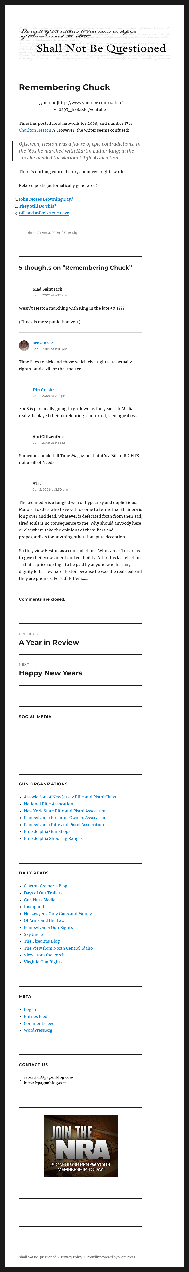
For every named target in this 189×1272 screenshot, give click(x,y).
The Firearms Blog (42, 941)
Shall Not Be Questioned (37, 1257)
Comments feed (39, 1023)
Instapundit (35, 906)
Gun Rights (73, 233)
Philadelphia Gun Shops (47, 831)
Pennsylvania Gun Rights (48, 927)
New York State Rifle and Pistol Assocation (65, 810)
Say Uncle (33, 934)
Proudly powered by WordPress (111, 1257)
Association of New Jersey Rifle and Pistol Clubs (70, 797)
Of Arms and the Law (44, 920)
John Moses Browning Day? (46, 199)
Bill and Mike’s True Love (44, 213)
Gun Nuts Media (39, 899)
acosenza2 (43, 342)
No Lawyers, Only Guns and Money (58, 913)
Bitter (31, 233)
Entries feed (35, 1016)
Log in (30, 1009)
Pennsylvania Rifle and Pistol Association (64, 824)
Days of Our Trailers (43, 892)
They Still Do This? (37, 206)
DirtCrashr (43, 389)
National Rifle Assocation (48, 803)
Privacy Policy (71, 1257)
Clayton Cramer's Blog (45, 885)
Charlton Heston (35, 130)
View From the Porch (44, 955)
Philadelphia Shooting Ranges (53, 838)
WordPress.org (38, 1030)
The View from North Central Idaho (58, 948)
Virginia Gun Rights (43, 961)
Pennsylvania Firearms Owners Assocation (65, 817)
